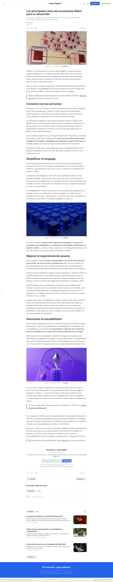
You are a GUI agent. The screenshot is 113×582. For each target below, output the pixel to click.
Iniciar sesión (106, 3)
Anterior (32, 479)
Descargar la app (63, 580)
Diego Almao (29, 22)
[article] (56, 520)
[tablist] (34, 491)
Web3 (64, 440)
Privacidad (13, 580)
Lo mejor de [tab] (30, 511)
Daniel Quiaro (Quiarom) (39, 537)
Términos (19, 580)
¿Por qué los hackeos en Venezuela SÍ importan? (44, 516)
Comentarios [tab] (30, 491)
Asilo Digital (37, 550)
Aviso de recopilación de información (51, 466)
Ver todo (30, 557)
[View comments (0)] (32, 28)
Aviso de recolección (26, 580)
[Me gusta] (28, 28)
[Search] (84, 3)
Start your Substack (52, 580)
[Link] (24, 104)
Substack (96, 580)
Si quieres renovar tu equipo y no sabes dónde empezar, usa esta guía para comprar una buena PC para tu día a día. (47, 534)
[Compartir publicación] (88, 3)
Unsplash (65, 66)
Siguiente (80, 479)
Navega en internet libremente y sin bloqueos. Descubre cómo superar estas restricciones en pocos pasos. (48, 547)
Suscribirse (94, 3)
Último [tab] (37, 511)
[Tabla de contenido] (2, 291)
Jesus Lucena (34, 522)
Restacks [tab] (38, 491)
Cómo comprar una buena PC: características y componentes (44, 530)
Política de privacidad (67, 466)
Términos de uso (57, 464)
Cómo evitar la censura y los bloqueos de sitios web (46, 544)
